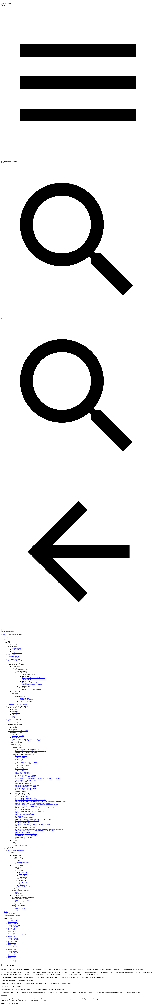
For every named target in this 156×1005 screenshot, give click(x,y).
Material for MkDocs (13, 1003)
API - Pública (8, 643)
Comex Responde (21, 983)
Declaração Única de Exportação (21, 795)
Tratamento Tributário (14, 734)
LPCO (13, 842)
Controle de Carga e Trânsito (16, 664)
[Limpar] (1, 630)
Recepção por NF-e (24, 681)
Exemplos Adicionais (21, 673)
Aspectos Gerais (12, 646)
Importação (15, 693)
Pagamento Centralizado (18, 905)
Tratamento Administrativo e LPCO (22, 898)
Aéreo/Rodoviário (20, 696)
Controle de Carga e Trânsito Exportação (23, 754)
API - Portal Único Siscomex (13, 634)
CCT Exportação (16, 860)
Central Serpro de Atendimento (23, 989)
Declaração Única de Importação (17, 708)
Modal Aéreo (19, 870)
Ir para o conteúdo (6, 3)
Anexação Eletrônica (17, 747)
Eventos (10, 854)
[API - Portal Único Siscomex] (3, 5)
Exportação (15, 668)
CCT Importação (16, 867)
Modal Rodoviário (20, 880)
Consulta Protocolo (24, 688)
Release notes (8, 918)
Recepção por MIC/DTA (26, 676)
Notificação (7, 849)
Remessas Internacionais (15, 724)
